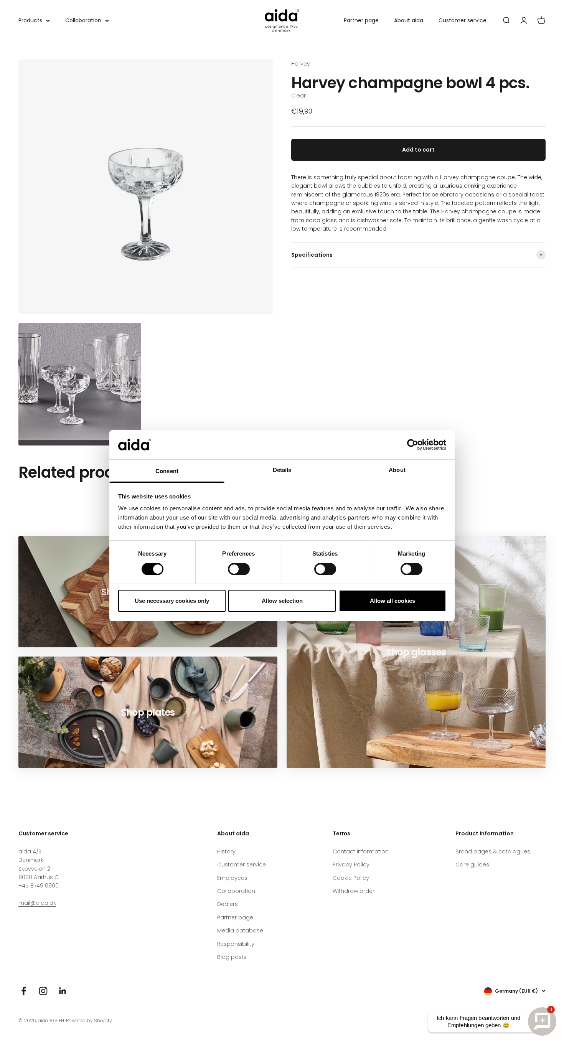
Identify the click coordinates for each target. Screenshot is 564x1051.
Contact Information (361, 851)
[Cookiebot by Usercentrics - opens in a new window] (412, 444)
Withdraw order (353, 891)
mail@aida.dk (37, 903)
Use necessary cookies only (172, 600)
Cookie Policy (351, 878)
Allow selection (282, 600)
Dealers (227, 904)
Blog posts (232, 957)
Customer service (462, 20)
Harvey (300, 64)
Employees (232, 878)
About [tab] (397, 470)
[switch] (239, 569)
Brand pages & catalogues (492, 851)
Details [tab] (282, 470)
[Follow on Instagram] (43, 991)
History (226, 851)
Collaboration (83, 20)
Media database (240, 930)
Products (30, 20)
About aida (408, 20)
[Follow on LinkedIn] (63, 991)
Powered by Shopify (89, 1020)
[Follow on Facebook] (23, 991)
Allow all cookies (392, 600)
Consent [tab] (166, 471)
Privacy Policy (351, 864)
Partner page (361, 20)
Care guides (472, 864)
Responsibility (235, 944)
